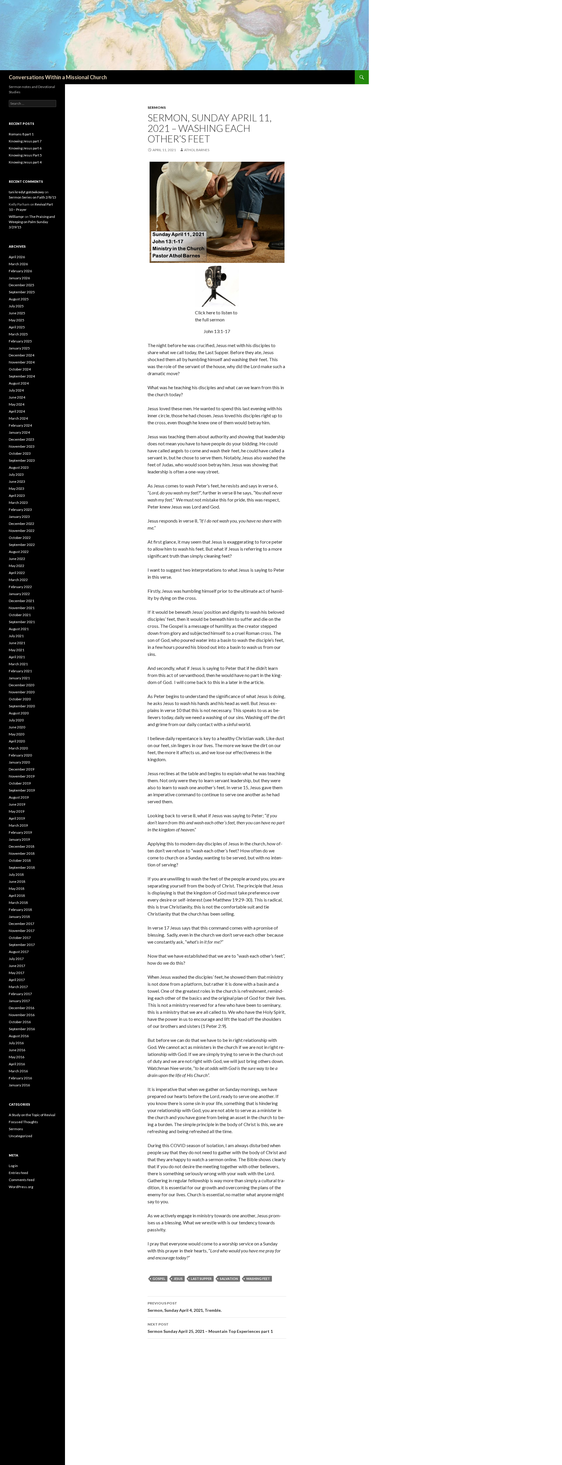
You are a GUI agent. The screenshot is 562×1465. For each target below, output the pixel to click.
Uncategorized (20, 1136)
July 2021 (16, 636)
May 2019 (16, 811)
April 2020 (17, 741)
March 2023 (18, 502)
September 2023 (22, 460)
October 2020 (20, 699)
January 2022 (19, 594)
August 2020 (19, 713)
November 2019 (22, 776)
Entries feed (18, 1173)
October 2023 (20, 453)
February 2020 (20, 755)
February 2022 (20, 587)
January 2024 (19, 432)
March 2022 (18, 580)
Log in (13, 1166)
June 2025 (17, 313)
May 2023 (16, 488)
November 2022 (22, 530)
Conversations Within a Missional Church (58, 77)
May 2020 (16, 734)
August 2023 (19, 467)
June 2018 (17, 881)
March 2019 (18, 825)
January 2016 (19, 1085)
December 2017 (21, 923)
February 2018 (20, 909)
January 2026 (19, 278)
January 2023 (19, 516)
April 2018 (17, 895)
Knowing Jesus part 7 (25, 141)
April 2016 (17, 1064)
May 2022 (16, 565)
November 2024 (22, 362)
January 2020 (19, 762)
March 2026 (18, 264)
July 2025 (16, 306)
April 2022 (17, 573)
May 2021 (16, 650)
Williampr (16, 216)
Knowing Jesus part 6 (25, 148)
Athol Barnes (196, 150)
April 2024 (17, 411)
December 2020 (21, 685)
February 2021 (20, 671)
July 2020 (16, 720)
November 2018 (22, 853)
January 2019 (19, 839)
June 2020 (17, 727)
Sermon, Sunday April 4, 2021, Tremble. (185, 1307)
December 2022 (21, 523)
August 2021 (19, 629)
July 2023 (16, 474)
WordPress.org (21, 1187)
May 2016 (16, 1057)
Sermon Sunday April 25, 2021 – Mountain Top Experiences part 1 (210, 1328)
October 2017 (20, 937)
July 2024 (16, 390)
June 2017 (17, 966)
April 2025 (17, 327)
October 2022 (20, 537)
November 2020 (22, 692)
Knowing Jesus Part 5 (25, 155)
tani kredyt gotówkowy (26, 192)
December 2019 (21, 769)
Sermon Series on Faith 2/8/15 (32, 197)
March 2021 (18, 664)
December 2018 (21, 846)
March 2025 (18, 334)
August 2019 (19, 797)
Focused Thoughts (23, 1122)
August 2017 (19, 951)
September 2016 (22, 1029)
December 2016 (21, 1008)
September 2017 (22, 944)
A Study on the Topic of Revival (32, 1115)
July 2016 (16, 1043)
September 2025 (22, 292)
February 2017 (20, 994)
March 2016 (18, 1071)
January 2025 (19, 348)
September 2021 (22, 622)
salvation (229, 1278)
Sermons (157, 107)
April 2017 (17, 980)
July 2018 (16, 874)
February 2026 (20, 271)
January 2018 (19, 916)
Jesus (178, 1278)
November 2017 (22, 930)
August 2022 (19, 551)
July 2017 (16, 958)
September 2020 (22, 706)
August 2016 (19, 1036)
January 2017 (19, 1001)
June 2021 (17, 643)
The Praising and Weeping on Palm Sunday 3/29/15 (32, 221)
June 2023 (17, 481)
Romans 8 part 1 (21, 134)
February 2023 (20, 509)
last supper (201, 1278)
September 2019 (22, 790)
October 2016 (20, 1022)
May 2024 (16, 404)
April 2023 (17, 495)
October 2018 (20, 860)
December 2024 (21, 355)
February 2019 (20, 832)
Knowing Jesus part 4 (25, 162)
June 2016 (17, 1050)
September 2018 (22, 867)
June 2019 (17, 804)
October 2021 (20, 615)
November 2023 (22, 446)
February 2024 (20, 425)
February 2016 (20, 1078)
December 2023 (21, 439)
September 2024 (22, 376)
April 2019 (17, 818)
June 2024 (17, 397)
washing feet (258, 1278)
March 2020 (18, 748)
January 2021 (19, 678)
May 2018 (16, 888)
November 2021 (22, 608)
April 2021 (17, 657)
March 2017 (18, 987)
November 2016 (22, 1015)
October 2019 (20, 783)
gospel (159, 1278)
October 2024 (20, 369)
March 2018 (18, 902)
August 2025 (19, 299)
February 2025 (20, 341)
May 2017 (16, 973)
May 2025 (16, 320)
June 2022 (17, 558)
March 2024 (18, 418)
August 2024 (19, 383)
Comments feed (22, 1180)
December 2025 (21, 285)
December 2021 (21, 601)
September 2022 (22, 544)
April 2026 (17, 257)
